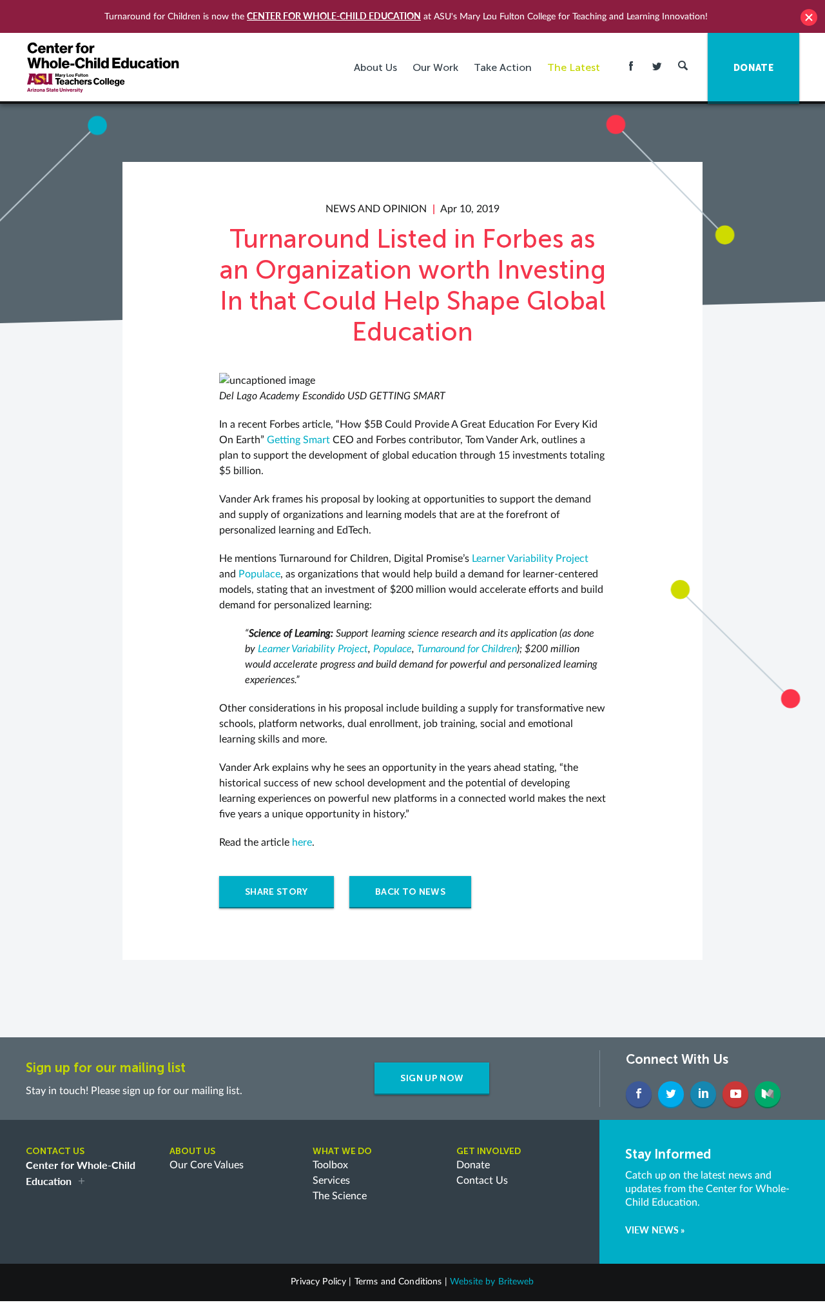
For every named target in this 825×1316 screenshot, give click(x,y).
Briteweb (516, 1281)
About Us (375, 67)
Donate (473, 1165)
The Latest (573, 67)
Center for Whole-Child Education (334, 15)
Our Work (435, 67)
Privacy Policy (318, 1281)
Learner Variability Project (530, 558)
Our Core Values (207, 1165)
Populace (259, 574)
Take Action (503, 67)
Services (331, 1180)
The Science (340, 1196)
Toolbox (330, 1165)
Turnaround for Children (467, 649)
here (302, 842)
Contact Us (482, 1180)
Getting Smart (298, 440)
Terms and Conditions (398, 1281)
